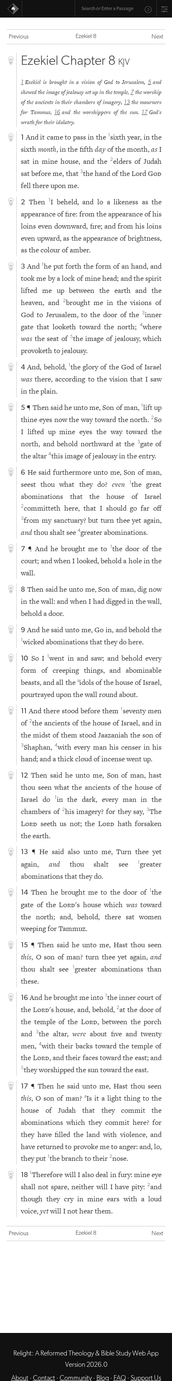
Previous (19, 37)
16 (57, 112)
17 (144, 112)
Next (157, 37)
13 (127, 102)
